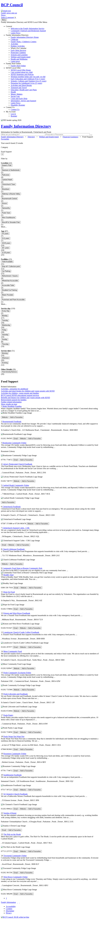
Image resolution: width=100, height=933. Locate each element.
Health (13, 92)
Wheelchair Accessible (10, 281)
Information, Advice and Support (23, 101)
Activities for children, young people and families (20, 393)
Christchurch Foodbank (11, 507)
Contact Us (12, 108)
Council (12, 5)
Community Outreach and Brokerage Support (28, 31)
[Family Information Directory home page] (15, 917)
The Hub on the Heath (12, 834)
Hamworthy (6, 208)
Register (14, 116)
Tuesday (5, 320)
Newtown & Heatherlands (11, 170)
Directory (31, 137)
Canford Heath (7, 180)
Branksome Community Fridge (14, 443)
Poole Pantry (8, 715)
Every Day (5, 311)
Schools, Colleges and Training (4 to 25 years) (28, 81)
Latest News (15, 33)
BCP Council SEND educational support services (20, 395)
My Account (11, 114)
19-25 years (6, 243)
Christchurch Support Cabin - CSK (16, 528)
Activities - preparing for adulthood (14, 389)
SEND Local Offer (26, 86)
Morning (5, 353)
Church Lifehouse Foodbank (13, 549)
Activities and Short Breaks (21, 85)
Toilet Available (7, 262)
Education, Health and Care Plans (24, 90)
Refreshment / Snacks (10, 276)
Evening (5, 363)
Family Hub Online (16, 64)
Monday (5, 316)
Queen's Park (6, 165)
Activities (14, 44)
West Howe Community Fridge (15, 877)
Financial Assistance (70, 137)
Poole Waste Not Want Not (13, 736)
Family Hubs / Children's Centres (23, 42)
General (26, 29)
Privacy (9, 913)
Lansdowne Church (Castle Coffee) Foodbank (21, 632)
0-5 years (5, 233)
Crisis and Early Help (19, 98)
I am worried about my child (22, 72)
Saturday (5, 335)
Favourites (5, 139)
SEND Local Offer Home (21, 70)
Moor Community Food (12, 651)
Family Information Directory (22, 48)
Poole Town (6, 213)
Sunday (4, 339)
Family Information (8, 902)
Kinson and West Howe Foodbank (16, 613)
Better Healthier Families (12, 406)
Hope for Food (9, 592)
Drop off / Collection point (11, 266)
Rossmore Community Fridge (14, 754)
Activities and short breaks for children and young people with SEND (28, 391)
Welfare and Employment (20, 57)
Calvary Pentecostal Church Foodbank (17, 464)
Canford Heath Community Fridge (15, 485)
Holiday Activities (18, 46)
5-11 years (5, 238)
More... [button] (4, 227)
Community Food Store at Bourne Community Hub (22, 568)
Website (5, 417)
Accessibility (11, 906)
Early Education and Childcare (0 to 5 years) (28, 79)
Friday (4, 330)
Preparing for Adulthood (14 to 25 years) (26, 83)
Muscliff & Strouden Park (11, 222)
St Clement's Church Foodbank (15, 794)
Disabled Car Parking (9, 290)
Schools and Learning (19, 55)
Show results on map (9, 404)
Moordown (5, 189)
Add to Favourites (16, 417)
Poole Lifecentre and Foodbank (15, 694)
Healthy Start (8, 575)
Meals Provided (7, 295)
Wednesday (6, 325)
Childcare (14, 39)
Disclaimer (10, 911)
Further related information (11, 402)
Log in (13, 114)
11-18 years (6, 252)
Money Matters (16, 94)
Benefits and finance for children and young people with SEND (25, 398)
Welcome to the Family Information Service (27, 28)
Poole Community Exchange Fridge (17, 673)
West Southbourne (8, 217)
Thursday (5, 344)
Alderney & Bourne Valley (11, 194)
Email (16, 438)
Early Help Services (18, 50)
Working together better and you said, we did (28, 77)
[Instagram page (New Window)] (19, 902)
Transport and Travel (19, 88)
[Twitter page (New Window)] (17, 902)
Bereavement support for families (13, 400)
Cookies (9, 909)
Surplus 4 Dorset (9, 813)
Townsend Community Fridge (15, 856)
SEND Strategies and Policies (22, 74)
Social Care (15, 96)
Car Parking (6, 271)
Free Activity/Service (9, 372)
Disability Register (18, 105)
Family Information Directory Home (25, 37)
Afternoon (5, 358)
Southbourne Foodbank (12, 775)
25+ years (5, 248)
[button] (50, 143)
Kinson (4, 203)
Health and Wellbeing (19, 59)
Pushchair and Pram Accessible (13, 300)
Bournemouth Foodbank (11, 421)
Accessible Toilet (8, 285)
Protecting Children (18, 53)
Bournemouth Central (9, 198)
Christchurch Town (8, 184)
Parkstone (5, 175)
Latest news (15, 61)
